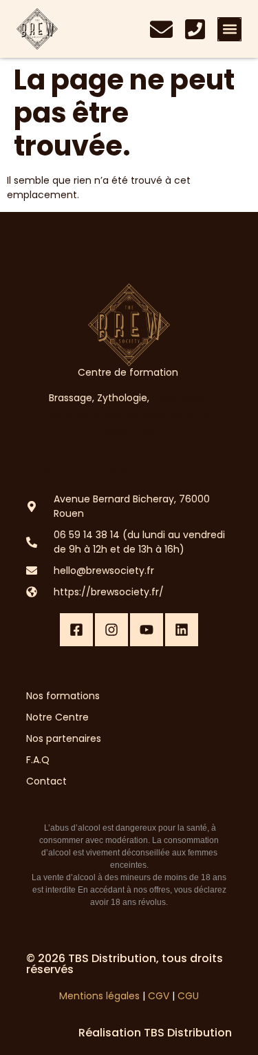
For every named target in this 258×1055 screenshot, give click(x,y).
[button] (229, 29)
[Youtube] (146, 629)
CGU (188, 996)
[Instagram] (111, 629)
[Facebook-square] (76, 629)
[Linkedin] (181, 629)
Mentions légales (99, 996)
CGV (158, 996)
